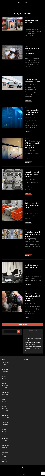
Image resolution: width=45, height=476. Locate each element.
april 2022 (4, 433)
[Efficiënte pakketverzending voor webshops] (12, 83)
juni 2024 (4, 376)
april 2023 (4, 406)
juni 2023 (4, 401)
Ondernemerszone (22, 2)
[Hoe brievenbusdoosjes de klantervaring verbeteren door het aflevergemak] (12, 148)
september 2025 (5, 362)
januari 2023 (4, 413)
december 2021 (5, 443)
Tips (29, 138)
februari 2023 (5, 410)
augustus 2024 (5, 371)
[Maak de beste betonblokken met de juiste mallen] (12, 210)
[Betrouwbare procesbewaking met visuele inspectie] (12, 179)
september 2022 (5, 422)
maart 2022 (4, 436)
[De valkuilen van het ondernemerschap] (12, 272)
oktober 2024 (5, 369)
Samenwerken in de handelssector (32, 350)
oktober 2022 (5, 420)
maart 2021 (4, 461)
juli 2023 (3, 399)
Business (26, 17)
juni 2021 (4, 456)
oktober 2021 (5, 447)
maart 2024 (4, 383)
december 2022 (5, 415)
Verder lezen (28, 39)
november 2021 (5, 445)
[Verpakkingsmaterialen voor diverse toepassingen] (12, 52)
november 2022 (5, 417)
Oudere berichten (23, 324)
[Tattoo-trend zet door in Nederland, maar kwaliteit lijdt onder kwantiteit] (12, 301)
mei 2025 (4, 364)
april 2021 (4, 459)
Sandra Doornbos (33, 24)
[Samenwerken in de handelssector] (12, 24)
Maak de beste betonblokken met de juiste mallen (32, 205)
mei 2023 (4, 404)
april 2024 (4, 381)
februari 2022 (5, 438)
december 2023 (5, 390)
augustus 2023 (5, 397)
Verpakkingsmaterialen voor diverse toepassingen (32, 50)
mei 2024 (4, 378)
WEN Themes (32, 474)
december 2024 (5, 367)
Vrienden (26, 359)
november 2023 (5, 392)
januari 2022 (4, 440)
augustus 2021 (5, 452)
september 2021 (5, 450)
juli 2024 (3, 374)
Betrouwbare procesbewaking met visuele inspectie (33, 174)
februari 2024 (5, 385)
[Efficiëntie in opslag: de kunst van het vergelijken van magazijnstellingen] (12, 234)
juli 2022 (3, 427)
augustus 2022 (5, 424)
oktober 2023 (5, 394)
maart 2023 (4, 408)
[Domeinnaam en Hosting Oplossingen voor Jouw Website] (12, 117)
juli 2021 (3, 454)
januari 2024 (4, 387)
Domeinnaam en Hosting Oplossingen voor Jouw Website (32, 112)
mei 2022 (4, 431)
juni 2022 (4, 429)
